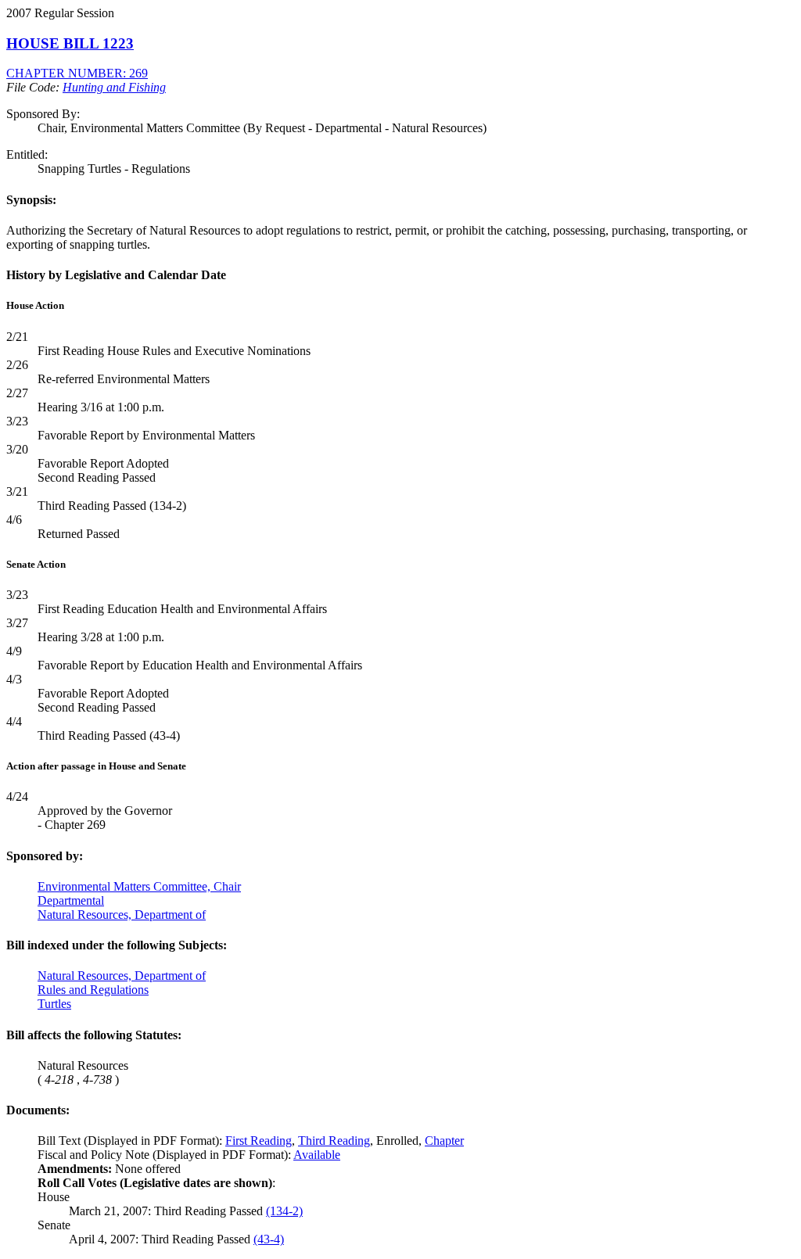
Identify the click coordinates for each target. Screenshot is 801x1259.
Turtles (54, 1003)
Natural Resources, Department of (122, 914)
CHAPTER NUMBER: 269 (77, 73)
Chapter (444, 1140)
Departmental (71, 900)
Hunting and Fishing (114, 87)
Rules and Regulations (93, 989)
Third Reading (334, 1140)
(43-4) (268, 1239)
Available (316, 1154)
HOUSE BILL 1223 (70, 43)
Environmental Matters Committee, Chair (139, 886)
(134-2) (284, 1211)
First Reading (258, 1140)
